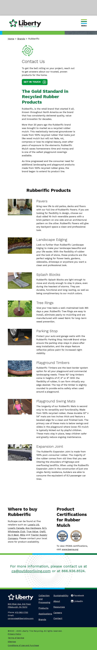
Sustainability (60, 595)
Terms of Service (16, 638)
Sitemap (12, 641)
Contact (57, 618)
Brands (42, 619)
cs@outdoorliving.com (31, 571)
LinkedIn (78, 601)
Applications (45, 613)
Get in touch (32, 81)
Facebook (79, 595)
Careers (57, 612)
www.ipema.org (70, 549)
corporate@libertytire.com (20, 618)
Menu (84, 26)
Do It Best (13, 535)
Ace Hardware (33, 528)
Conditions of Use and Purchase (23, 645)
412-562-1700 (21, 612)
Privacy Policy (14, 634)
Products (43, 608)
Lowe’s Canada (16, 528)
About (56, 601)
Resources (59, 607)
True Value (32, 531)
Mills (22, 535)
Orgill (42, 531)
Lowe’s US (33, 524)
